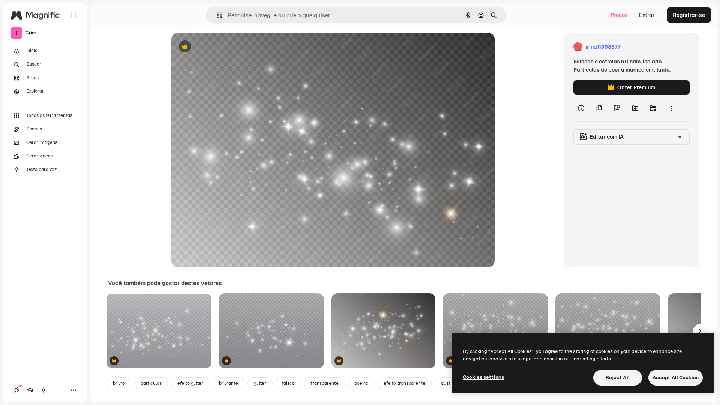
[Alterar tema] (44, 390)
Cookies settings (483, 377)
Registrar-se (689, 15)
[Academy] (30, 390)
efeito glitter (190, 383)
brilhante (228, 383)
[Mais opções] (670, 108)
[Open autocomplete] (216, 15)
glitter (260, 383)
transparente (324, 383)
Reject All (618, 377)
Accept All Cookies (675, 377)
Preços (619, 15)
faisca (288, 383)
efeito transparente (404, 383)
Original (219, 47)
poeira (361, 383)
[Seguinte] (699, 330)
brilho (119, 383)
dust (445, 383)
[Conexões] (16, 390)
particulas (151, 383)
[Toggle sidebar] (74, 15)
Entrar (647, 15)
